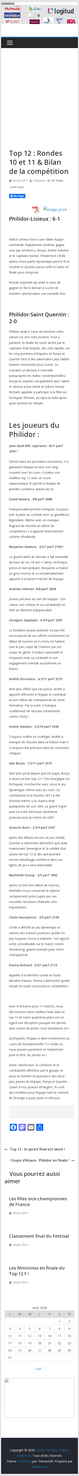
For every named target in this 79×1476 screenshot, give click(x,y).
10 (10, 1336)
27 (39, 1350)
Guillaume (39, 180)
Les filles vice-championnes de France (38, 1201)
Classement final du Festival (39, 1236)
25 (20, 1350)
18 (20, 1343)
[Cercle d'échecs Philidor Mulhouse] (39, 5)
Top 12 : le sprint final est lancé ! (37, 1149)
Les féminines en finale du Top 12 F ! (37, 1271)
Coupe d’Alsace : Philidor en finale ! (40, 1160)
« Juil (38, 1369)
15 (59, 1336)
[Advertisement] (39, 89)
